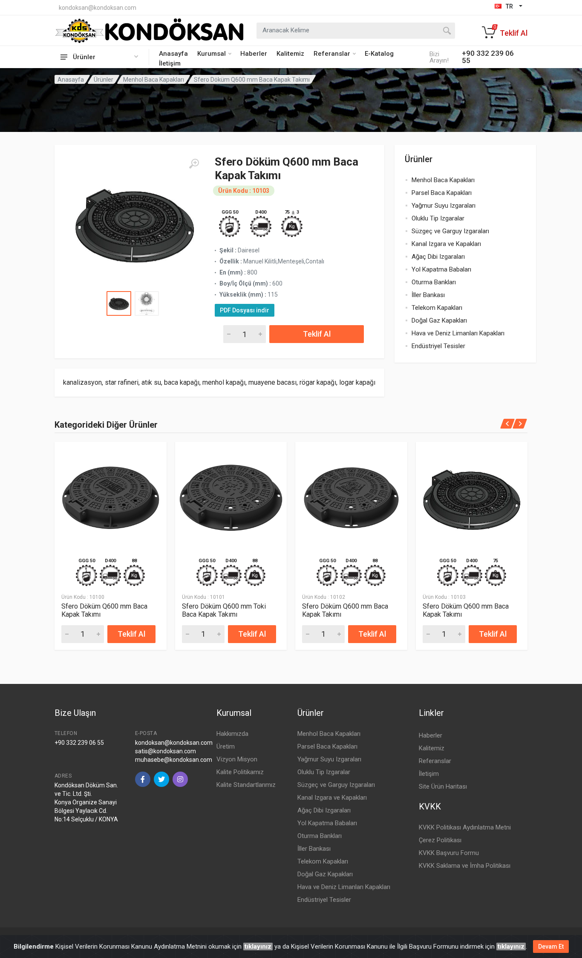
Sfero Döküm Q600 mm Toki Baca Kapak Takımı (224, 610)
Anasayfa (173, 53)
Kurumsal (211, 53)
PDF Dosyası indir (244, 310)
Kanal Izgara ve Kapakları (446, 244)
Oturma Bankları (434, 282)
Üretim (225, 746)
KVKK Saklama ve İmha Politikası (464, 865)
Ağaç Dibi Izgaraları (438, 256)
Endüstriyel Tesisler (438, 346)
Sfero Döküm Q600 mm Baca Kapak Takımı (104, 610)
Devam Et (551, 946)
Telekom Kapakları (437, 308)
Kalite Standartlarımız (246, 785)
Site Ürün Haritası (443, 786)
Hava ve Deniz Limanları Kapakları (458, 333)
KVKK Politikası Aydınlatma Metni (465, 827)
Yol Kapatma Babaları (441, 269)
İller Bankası (428, 295)
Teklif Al (317, 333)
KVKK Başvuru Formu (449, 853)
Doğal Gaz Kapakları (439, 320)
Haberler (253, 53)
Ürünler (103, 79)
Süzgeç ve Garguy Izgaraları (450, 231)
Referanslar (332, 53)
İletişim (170, 63)
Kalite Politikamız (240, 772)
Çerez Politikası (440, 840)
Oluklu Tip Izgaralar (438, 218)
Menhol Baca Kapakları (153, 79)
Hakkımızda (232, 734)
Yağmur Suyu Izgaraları (443, 205)
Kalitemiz (290, 53)
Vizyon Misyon (236, 759)
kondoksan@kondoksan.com (97, 8)
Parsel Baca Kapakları (442, 193)
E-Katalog (379, 53)
